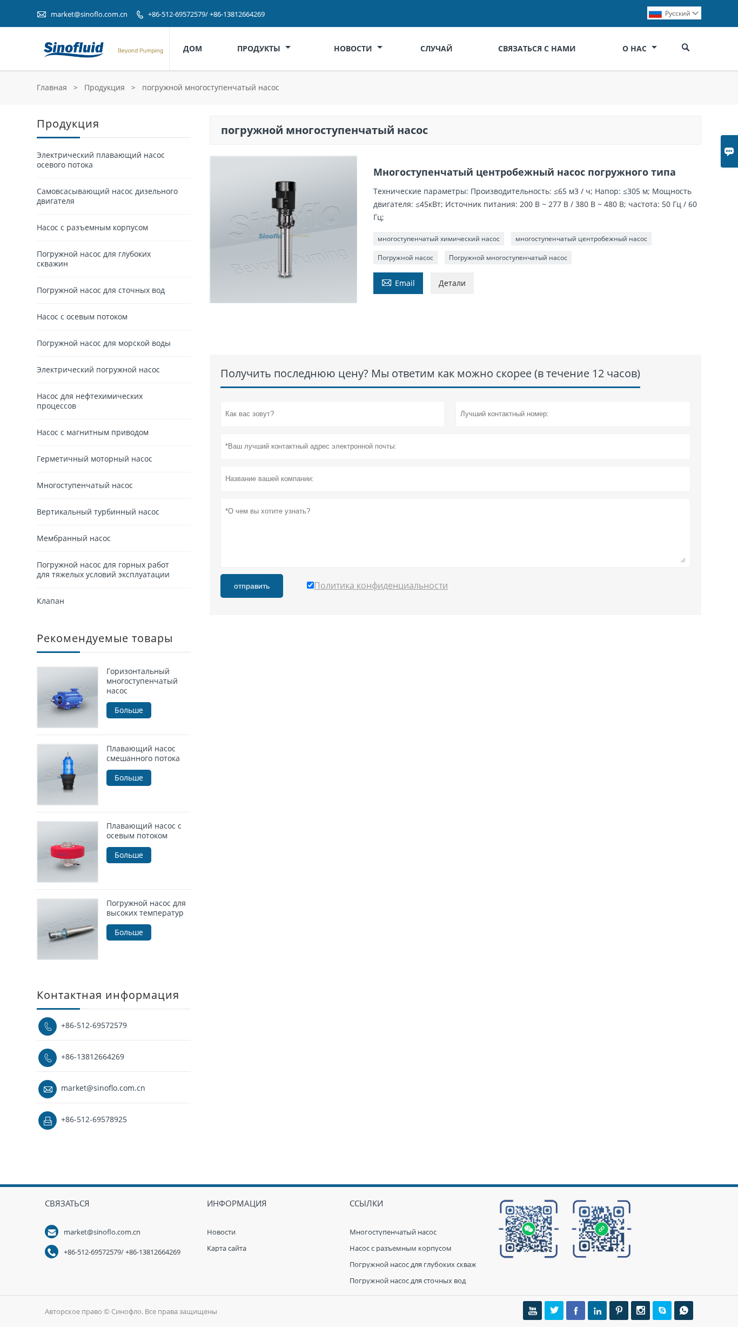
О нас (635, 48)
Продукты (260, 48)
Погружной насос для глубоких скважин (94, 259)
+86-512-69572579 (94, 1025)
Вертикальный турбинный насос (98, 511)
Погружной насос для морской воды (104, 343)
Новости (354, 48)
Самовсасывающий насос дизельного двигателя (107, 196)
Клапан (50, 601)
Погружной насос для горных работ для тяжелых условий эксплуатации (103, 569)
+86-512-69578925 (94, 1119)
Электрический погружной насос (98, 369)
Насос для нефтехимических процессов (90, 401)
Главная (52, 87)
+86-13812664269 (92, 1056)
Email (398, 282)
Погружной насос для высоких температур (146, 908)
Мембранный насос (74, 538)
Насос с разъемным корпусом (92, 227)
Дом (192, 48)
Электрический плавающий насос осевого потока (101, 160)
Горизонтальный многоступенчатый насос (142, 681)
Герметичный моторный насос (94, 459)
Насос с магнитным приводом (93, 432)
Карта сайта (226, 1248)
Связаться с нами (537, 48)
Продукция (104, 87)
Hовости (221, 1232)
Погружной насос (405, 257)
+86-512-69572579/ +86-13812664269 (206, 14)
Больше (129, 710)
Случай (436, 48)
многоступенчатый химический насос (439, 238)
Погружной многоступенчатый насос (508, 257)
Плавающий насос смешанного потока (143, 753)
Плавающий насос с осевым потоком (144, 831)
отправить (252, 586)
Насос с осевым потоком (82, 316)
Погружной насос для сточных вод (101, 290)
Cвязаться (67, 1203)
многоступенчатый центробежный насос (581, 238)
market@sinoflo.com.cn (89, 14)
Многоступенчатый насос (85, 485)
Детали (452, 283)
